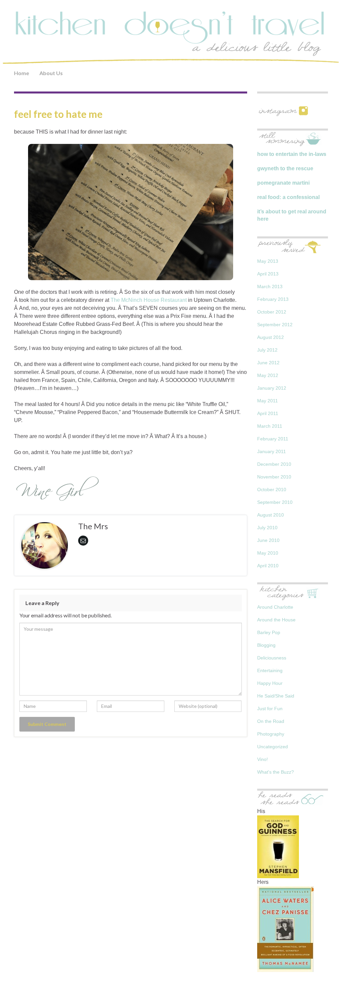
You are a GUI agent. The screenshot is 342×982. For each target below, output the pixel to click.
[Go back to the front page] (171, 37)
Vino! (262, 759)
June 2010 (268, 540)
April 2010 (268, 565)
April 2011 (267, 413)
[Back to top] (327, 967)
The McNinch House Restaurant (149, 300)
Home (21, 73)
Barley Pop (268, 632)
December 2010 (274, 464)
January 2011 (271, 451)
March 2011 (269, 426)
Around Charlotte (275, 607)
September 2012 (275, 324)
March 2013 (270, 286)
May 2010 (267, 553)
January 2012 (271, 388)
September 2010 (275, 502)
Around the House (276, 619)
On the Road (270, 721)
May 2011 (267, 400)
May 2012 (267, 375)
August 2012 (270, 337)
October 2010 (271, 489)
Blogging (266, 645)
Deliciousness (271, 657)
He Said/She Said (275, 696)
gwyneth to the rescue (285, 168)
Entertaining (270, 670)
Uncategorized (272, 746)
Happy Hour (270, 683)
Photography (270, 734)
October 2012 (271, 312)
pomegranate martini (283, 183)
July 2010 (267, 527)
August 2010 (270, 515)
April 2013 (268, 273)
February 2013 (273, 299)
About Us (51, 73)
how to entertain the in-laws (291, 154)
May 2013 (267, 261)
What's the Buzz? (275, 772)
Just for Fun (270, 708)
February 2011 (272, 438)
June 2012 (268, 362)
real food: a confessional (288, 197)
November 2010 (274, 476)
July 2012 (267, 350)
